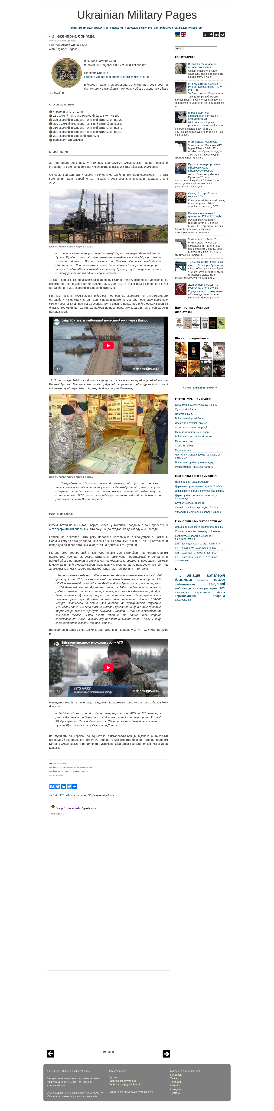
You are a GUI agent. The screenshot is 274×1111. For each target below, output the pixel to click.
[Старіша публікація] (166, 1056)
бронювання (202, 580)
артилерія (215, 575)
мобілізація (86, 27)
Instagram (175, 1089)
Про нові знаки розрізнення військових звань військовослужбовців (204, 167)
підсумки (197, 588)
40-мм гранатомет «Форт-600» (206, 261)
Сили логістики (184, 441)
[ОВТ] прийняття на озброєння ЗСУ (195, 548)
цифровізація (183, 599)
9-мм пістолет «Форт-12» (202, 239)
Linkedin (175, 1085)
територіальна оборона (200, 596)
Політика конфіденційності (124, 1084)
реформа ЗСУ (214, 588)
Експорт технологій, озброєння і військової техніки (194, 537)
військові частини (76, 795)
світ (201, 27)
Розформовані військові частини (194, 466)
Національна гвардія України (192, 481)
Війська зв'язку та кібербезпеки (193, 436)
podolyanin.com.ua (56, 775)
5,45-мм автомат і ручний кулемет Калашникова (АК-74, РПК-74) (205, 86)
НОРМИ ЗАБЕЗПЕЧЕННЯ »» (200, 387)
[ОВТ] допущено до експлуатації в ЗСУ (197, 543)
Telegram (175, 1081)
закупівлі (146, 27)
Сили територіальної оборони (192, 432)
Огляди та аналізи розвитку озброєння (197, 531)
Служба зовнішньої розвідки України (196, 507)
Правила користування (122, 1080)
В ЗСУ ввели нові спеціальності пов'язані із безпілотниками (203, 115)
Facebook (176, 1074)
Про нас (113, 1077)
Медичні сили (183, 450)
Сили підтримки (184, 445)
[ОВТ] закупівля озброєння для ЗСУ (196, 552)
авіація (193, 575)
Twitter (174, 1078)
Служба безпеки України (189, 502)
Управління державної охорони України (198, 511)
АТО (61, 795)
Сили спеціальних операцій (191, 427)
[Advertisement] (108, 1011)
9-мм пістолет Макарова (202, 141)
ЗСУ (90, 795)
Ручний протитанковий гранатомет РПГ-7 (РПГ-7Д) (204, 215)
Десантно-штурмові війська (191, 423)
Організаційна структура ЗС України (196, 404)
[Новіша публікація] (51, 1056)
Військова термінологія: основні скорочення (202, 65)
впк (156, 27)
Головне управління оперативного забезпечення (116, 76)
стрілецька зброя (210, 592)
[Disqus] (108, 842)
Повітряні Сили (184, 413)
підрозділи (132, 27)
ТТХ (178, 575)
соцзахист (116, 27)
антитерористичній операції (67, 529)
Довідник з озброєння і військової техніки (199, 526)
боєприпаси (183, 579)
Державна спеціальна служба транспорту (199, 490)
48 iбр (54, 795)
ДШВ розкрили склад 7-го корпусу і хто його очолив (203, 286)
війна (73, 27)
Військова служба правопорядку (194, 462)
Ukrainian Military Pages (137, 15)
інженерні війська (103, 795)
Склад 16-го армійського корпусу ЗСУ (202, 195)
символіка (182, 592)
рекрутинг (101, 27)
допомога (190, 27)
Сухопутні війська (185, 409)
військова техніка (171, 27)
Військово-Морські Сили (189, 418)
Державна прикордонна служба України (198, 486)
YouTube (175, 1092)
